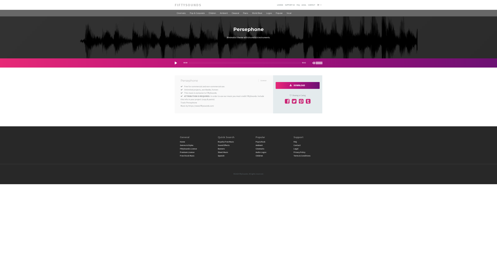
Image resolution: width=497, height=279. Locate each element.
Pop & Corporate (197, 13)
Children (212, 13)
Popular (279, 13)
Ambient (224, 13)
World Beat (257, 13)
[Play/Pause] (176, 63)
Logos (269, 13)
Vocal (289, 13)
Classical (235, 13)
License (263, 80)
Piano (245, 13)
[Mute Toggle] (313, 63)
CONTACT (311, 5)
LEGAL (304, 5)
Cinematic (181, 13)
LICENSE (280, 5)
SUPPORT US (290, 5)
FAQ (298, 5)
